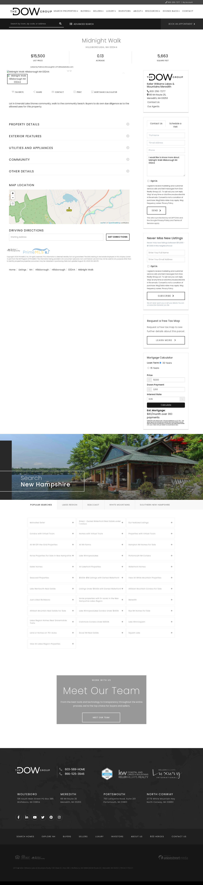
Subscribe (164, 295)
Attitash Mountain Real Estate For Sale (48, 611)
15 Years (154, 368)
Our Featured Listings (139, 522)
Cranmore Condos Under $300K (94, 622)
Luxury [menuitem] (110, 11)
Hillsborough (42, 269)
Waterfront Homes (137, 567)
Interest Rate (154, 394)
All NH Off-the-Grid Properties (44, 544)
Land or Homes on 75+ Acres (43, 633)
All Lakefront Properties (90, 567)
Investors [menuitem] (124, 11)
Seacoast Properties (39, 578)
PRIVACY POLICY (126, 868)
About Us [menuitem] (137, 836)
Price (150, 375)
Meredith (133, 600)
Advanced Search (84, 24)
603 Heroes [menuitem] (157, 836)
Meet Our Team (101, 717)
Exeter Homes (36, 567)
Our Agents (153, 106)
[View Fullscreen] (13, 203)
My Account (188, 2)
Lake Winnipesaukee (88, 556)
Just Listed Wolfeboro (40, 600)
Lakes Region (69, 504)
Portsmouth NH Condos (140, 556)
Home (12, 269)
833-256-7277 (174, 2)
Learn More (164, 340)
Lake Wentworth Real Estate (43, 589)
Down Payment (155, 384)
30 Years (167, 363)
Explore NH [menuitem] (48, 836)
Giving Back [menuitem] (170, 11)
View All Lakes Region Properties (45, 644)
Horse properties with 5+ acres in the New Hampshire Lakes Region (99, 599)
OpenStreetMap (114, 223)
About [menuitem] (137, 11)
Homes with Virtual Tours (91, 533)
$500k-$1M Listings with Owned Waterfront (99, 578)
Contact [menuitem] (187, 11)
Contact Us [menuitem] (179, 836)
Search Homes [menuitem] (25, 836)
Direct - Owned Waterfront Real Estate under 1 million (100, 522)
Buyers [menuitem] (85, 11)
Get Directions (118, 236)
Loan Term (153, 362)
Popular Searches (41, 504)
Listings (22, 269)
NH (30, 269)
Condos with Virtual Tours (42, 533)
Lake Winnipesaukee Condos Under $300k (99, 611)
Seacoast (93, 504)
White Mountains (119, 504)
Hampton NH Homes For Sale (142, 544)
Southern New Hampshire (155, 504)
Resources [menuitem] (152, 11)
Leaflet (103, 223)
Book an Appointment (180, 23)
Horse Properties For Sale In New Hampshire (50, 556)
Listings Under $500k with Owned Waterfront (100, 589)
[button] (60, 24)
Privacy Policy (167, 203)
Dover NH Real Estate (89, 633)
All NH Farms (85, 544)
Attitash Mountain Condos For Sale (145, 589)
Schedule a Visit (175, 125)
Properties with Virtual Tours (142, 533)
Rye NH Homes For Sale (139, 611)
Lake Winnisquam (137, 622)
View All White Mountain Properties (145, 578)
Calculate (166, 405)
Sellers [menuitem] (97, 11)
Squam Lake (134, 633)
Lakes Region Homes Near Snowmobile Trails (48, 621)
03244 (71, 269)
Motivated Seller (37, 522)
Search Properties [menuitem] (65, 11)
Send (155, 210)
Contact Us (153, 102)
